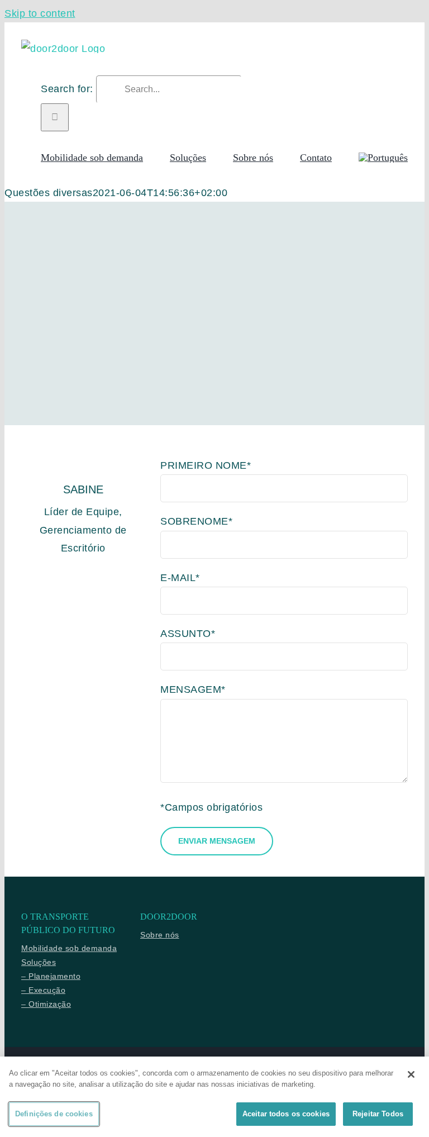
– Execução (43, 990)
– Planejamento (50, 976)
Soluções (38, 962)
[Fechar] (411, 1074)
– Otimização (46, 1004)
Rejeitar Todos (377, 1114)
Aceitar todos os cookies (286, 1114)
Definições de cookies (54, 1114)
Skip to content (39, 13)
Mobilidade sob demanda (69, 948)
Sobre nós (159, 934)
